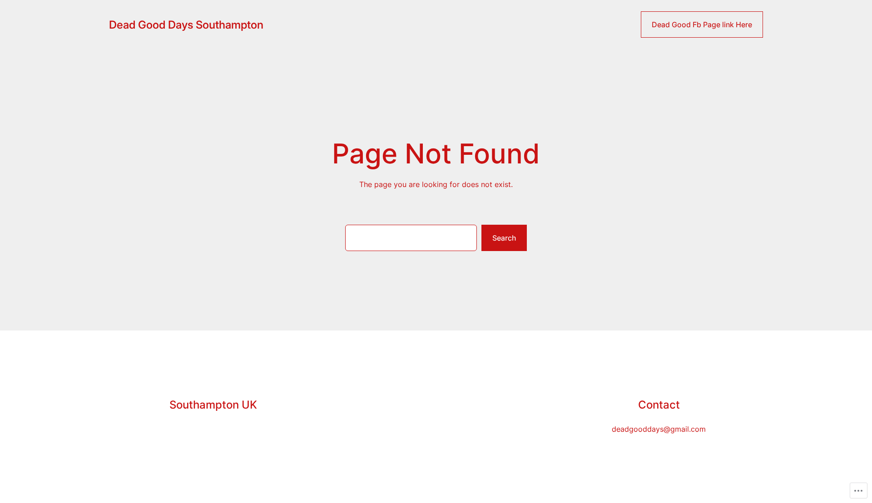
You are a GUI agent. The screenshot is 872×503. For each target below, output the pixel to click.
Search (504, 237)
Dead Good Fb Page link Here (702, 24)
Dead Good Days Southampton (186, 24)
